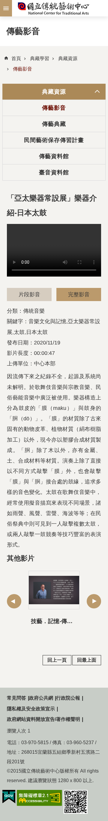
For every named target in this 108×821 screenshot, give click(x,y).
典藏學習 (39, 58)
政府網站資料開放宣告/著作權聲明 (43, 719)
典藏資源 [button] (54, 91)
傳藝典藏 (54, 123)
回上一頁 (57, 660)
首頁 (16, 58)
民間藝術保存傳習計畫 (54, 140)
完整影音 (79, 294)
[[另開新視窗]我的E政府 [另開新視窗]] (8, 797)
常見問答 (16, 698)
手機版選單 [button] (6, 8)
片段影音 (29, 294)
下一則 (94, 601)
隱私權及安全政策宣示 (31, 708)
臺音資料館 (54, 172)
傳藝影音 (22, 68)
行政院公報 (68, 698)
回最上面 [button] (86, 660)
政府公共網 (41, 698)
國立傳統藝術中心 (54, 8)
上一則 (14, 601)
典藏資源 (67, 58)
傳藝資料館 (54, 156)
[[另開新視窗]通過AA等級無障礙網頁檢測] (39, 798)
